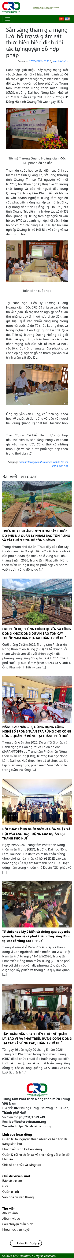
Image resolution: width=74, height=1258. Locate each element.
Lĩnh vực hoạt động (17, 1134)
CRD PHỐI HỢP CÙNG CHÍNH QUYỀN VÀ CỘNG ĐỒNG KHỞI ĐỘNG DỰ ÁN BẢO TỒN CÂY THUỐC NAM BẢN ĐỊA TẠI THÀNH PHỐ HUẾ (36, 633)
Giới (5, 1186)
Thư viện (9, 1208)
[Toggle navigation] (7, 19)
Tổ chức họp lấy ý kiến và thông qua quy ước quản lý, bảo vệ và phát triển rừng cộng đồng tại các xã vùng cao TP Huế (36, 936)
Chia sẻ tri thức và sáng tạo (21, 1165)
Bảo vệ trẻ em (12, 1181)
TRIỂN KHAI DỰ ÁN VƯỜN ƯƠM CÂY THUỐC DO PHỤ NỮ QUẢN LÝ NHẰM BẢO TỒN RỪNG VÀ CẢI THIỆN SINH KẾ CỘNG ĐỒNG (36, 535)
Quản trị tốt (10, 1192)
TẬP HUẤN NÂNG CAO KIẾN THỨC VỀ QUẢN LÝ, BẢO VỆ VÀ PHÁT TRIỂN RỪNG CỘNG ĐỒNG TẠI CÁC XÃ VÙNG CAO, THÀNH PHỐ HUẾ (37, 1038)
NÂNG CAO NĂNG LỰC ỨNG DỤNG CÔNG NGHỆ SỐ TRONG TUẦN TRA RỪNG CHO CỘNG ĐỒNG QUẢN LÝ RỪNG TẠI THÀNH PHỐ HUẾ (36, 731)
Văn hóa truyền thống (18, 1197)
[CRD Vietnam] (11, 7)
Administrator (60, 61)
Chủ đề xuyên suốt (16, 1176)
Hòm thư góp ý (28, 1243)
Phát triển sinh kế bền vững (22, 1149)
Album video (11, 1218)
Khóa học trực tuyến (16, 1229)
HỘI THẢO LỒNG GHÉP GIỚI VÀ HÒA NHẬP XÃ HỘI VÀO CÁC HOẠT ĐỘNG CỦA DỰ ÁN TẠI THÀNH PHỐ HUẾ (36, 833)
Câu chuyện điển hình (17, 1224)
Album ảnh (10, 1213)
